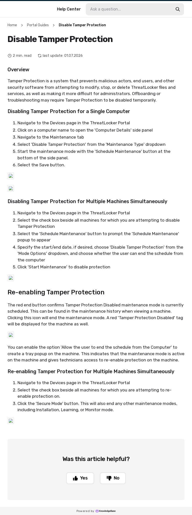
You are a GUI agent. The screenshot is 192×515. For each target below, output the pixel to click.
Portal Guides (38, 25)
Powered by (85, 511)
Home (12, 25)
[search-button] (177, 9)
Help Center (69, 9)
